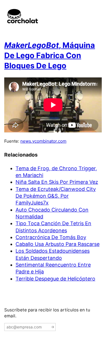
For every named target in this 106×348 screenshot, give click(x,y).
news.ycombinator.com (43, 141)
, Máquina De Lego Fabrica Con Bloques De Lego (49, 56)
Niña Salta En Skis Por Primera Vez (57, 182)
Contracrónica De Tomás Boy (51, 237)
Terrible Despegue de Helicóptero (55, 279)
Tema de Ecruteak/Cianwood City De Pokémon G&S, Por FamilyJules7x (56, 196)
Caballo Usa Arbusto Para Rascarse (57, 244)
